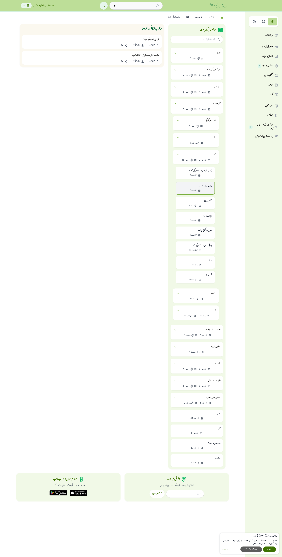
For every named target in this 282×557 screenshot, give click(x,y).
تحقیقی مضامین (268, 75)
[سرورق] (221, 17)
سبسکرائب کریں (157, 494)
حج (215, 310)
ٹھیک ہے (269, 549)
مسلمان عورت (215, 347)
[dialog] (249, 543)
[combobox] (138, 6)
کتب (271, 94)
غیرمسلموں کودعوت (214, 70)
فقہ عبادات (217, 104)
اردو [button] (24, 6)
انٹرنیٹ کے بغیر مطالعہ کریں (261, 127)
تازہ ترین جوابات (267, 56)
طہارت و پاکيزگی (210, 121)
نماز (215, 138)
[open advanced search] (114, 5)
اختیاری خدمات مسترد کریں (251, 549)
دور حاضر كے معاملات (213, 330)
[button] (154, 45)
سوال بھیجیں (269, 106)
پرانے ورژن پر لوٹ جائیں (264, 136)
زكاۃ (214, 155)
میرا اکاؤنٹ (269, 35)
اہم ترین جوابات (266, 66)
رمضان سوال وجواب (213, 398)
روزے (213, 293)
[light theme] (263, 21)
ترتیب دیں (225, 549)
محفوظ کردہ (270, 115)
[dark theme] (254, 21)
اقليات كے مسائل (214, 381)
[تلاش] (104, 6)
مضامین (271, 85)
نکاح (219, 53)
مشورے (217, 364)
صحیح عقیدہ (217, 87)
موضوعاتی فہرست (267, 47)
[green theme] (272, 21)
